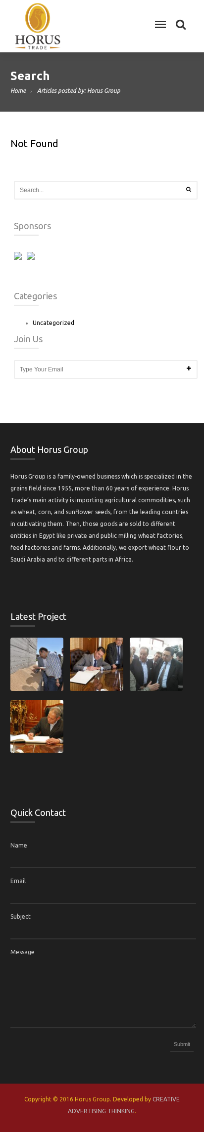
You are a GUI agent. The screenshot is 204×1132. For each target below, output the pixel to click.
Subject (20, 916)
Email (18, 881)
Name (18, 845)
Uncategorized (53, 323)
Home (18, 90)
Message (22, 952)
